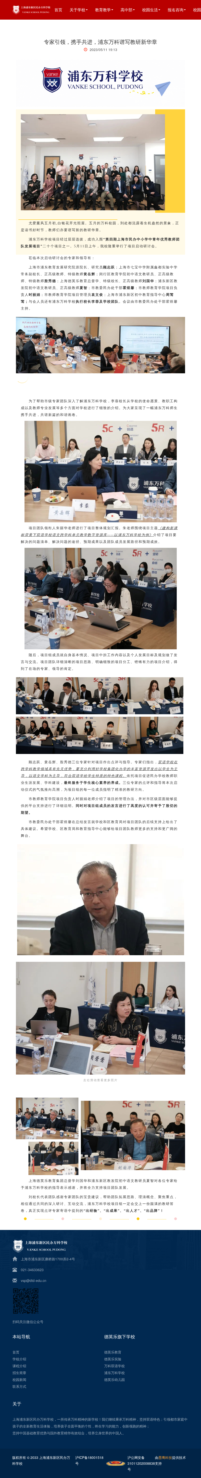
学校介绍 (19, 1358)
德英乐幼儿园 (114, 1379)
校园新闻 (19, 1379)
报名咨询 (175, 10)
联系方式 (19, 1386)
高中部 (126, 10)
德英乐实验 (112, 1358)
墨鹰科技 (165, 1457)
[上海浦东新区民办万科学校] (37, 9)
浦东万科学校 (114, 1372)
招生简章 (19, 1372)
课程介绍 (19, 1365)
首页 (58, 10)
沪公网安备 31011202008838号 (141, 1463)
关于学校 (77, 10)
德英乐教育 (112, 1352)
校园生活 (150, 10)
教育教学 (103, 10)
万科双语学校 (114, 1365)
